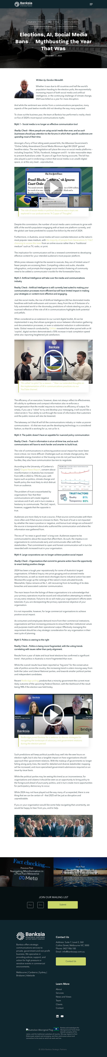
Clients (59, 1005)
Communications (71, 22)
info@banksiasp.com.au (73, 952)
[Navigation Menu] (91, 4)
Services (60, 993)
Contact (59, 1008)
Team (58, 1001)
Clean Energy (53, 22)
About (59, 989)
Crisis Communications (67, 26)
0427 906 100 (69, 949)
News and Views (63, 997)
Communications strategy (41, 26)
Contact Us (71, 961)
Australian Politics (35, 22)
